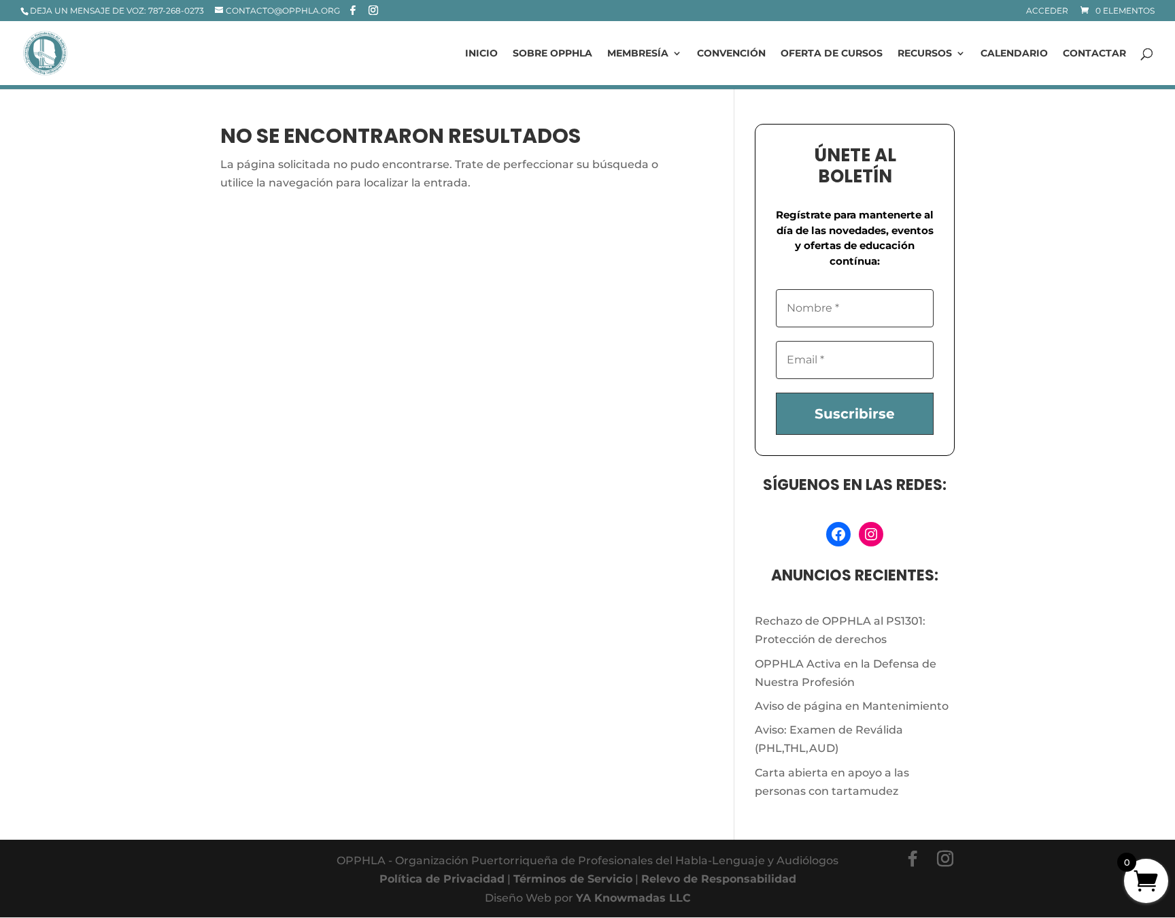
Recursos (925, 53)
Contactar (1094, 53)
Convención (731, 53)
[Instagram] (373, 10)
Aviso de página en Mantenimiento (852, 706)
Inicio (481, 53)
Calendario (1014, 53)
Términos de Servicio (572, 878)
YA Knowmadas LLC (633, 897)
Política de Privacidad (442, 878)
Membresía (637, 53)
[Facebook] (353, 10)
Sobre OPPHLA (552, 53)
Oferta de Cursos (832, 53)
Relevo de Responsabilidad (718, 878)
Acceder (1047, 11)
